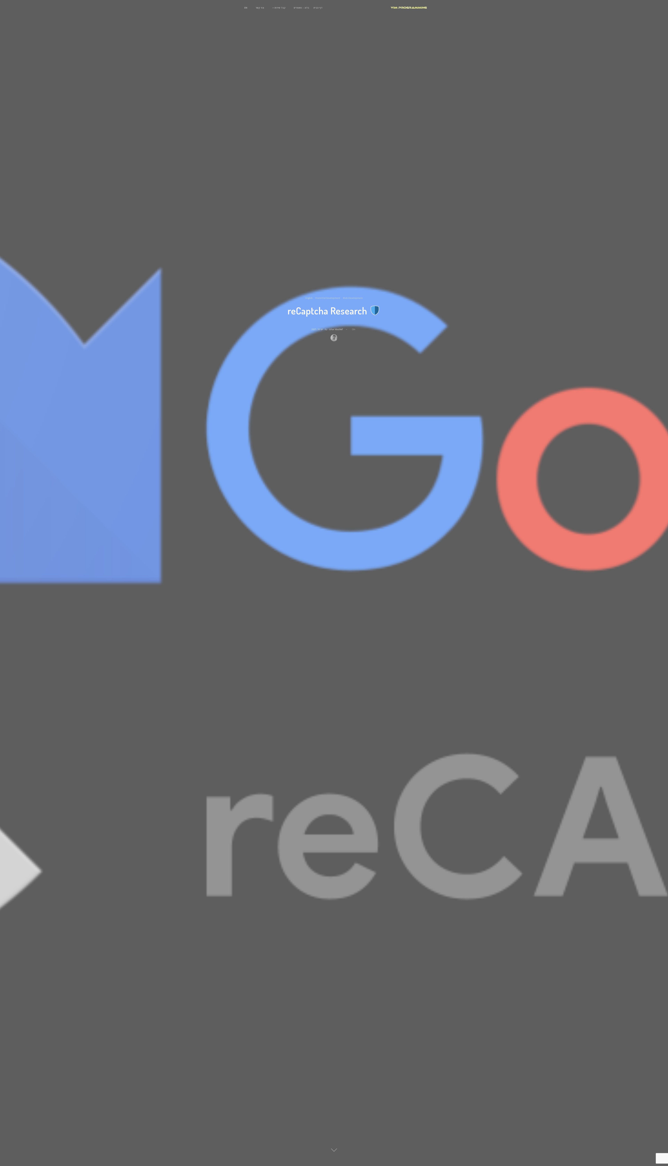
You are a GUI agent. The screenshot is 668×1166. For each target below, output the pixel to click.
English (309, 298)
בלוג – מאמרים (301, 7)
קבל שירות (279, 7)
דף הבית (318, 7)
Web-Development (353, 298)
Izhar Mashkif (336, 329)
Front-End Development (327, 298)
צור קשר (260, 7)
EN (245, 7)
